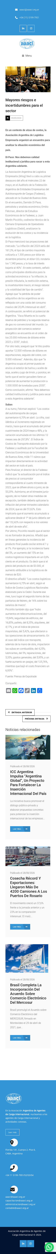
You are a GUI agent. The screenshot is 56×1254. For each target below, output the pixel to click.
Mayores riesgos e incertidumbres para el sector (24, 105)
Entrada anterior (22, 712)
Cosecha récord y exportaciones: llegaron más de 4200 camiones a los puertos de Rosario (28, 887)
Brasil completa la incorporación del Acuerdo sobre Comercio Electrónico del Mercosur (28, 994)
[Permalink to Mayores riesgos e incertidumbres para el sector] (28, 79)
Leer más (12, 1132)
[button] (49, 1247)
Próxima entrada (34, 719)
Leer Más (17, 829)
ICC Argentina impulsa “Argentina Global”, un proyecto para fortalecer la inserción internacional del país (28, 783)
